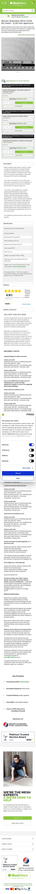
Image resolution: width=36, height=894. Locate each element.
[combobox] (18, 10)
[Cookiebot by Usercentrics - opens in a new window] (26, 414)
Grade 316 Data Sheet (19, 266)
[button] (17, 72)
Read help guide (17, 823)
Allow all (18, 473)
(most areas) (24, 682)
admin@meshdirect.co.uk (12, 657)
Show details (26, 468)
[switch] (31, 450)
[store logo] (18, 3)
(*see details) (24, 17)
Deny (18, 478)
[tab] (18, 192)
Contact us (17, 818)
